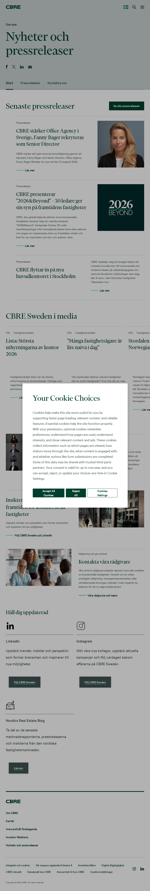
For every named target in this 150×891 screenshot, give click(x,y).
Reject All (76, 493)
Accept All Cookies (48, 493)
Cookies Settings (102, 493)
